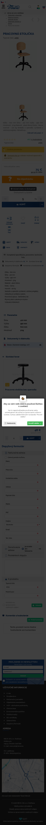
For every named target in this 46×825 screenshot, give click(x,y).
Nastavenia (11, 423)
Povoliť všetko (33, 423)
